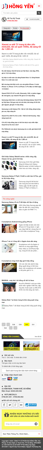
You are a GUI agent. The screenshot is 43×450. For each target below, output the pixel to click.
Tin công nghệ (24, 28)
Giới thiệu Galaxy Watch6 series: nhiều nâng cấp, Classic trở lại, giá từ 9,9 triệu (21, 60)
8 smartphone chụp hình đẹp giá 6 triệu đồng (18, 261)
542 (5, 328)
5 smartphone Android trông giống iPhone (17, 222)
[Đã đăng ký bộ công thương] (31, 405)
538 (13, 324)
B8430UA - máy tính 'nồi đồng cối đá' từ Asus (18, 280)
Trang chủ (7, 28)
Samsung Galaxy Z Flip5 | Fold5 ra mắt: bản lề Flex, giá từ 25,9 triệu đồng (21, 66)
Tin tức (15, 28)
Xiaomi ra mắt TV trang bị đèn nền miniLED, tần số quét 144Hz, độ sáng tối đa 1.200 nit (20, 138)
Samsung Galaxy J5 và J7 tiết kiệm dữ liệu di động (20, 202)
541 (33, 324)
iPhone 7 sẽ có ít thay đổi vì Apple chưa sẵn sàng (19, 241)
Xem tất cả (38, 336)
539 (20, 324)
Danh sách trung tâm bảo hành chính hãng (21, 370)
